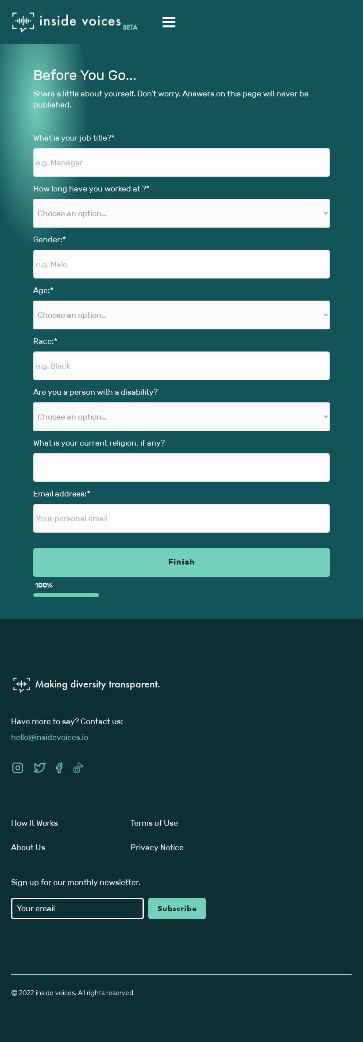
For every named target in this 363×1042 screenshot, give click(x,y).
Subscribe (177, 908)
